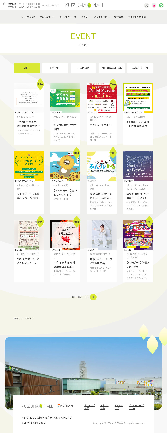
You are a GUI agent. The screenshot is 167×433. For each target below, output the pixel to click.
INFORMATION (111, 68)
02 (80, 297)
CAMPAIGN (140, 68)
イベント (85, 17)
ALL (27, 68)
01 (73, 297)
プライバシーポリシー (136, 407)
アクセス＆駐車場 (137, 17)
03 (86, 297)
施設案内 (118, 17)
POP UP (83, 68)
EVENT (55, 68)
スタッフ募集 (104, 407)
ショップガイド (28, 17)
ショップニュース (67, 17)
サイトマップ (119, 407)
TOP (16, 318)
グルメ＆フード (47, 17)
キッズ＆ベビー (101, 17)
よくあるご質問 (89, 407)
